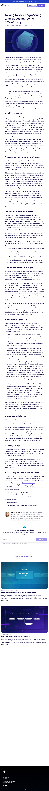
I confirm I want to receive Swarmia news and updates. (15, 543)
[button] (47, 5)
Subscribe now (41, 539)
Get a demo (41, 5)
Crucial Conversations (28, 483)
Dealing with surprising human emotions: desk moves (22, 505)
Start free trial (32, 5)
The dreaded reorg (12, 502)
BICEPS (39, 487)
